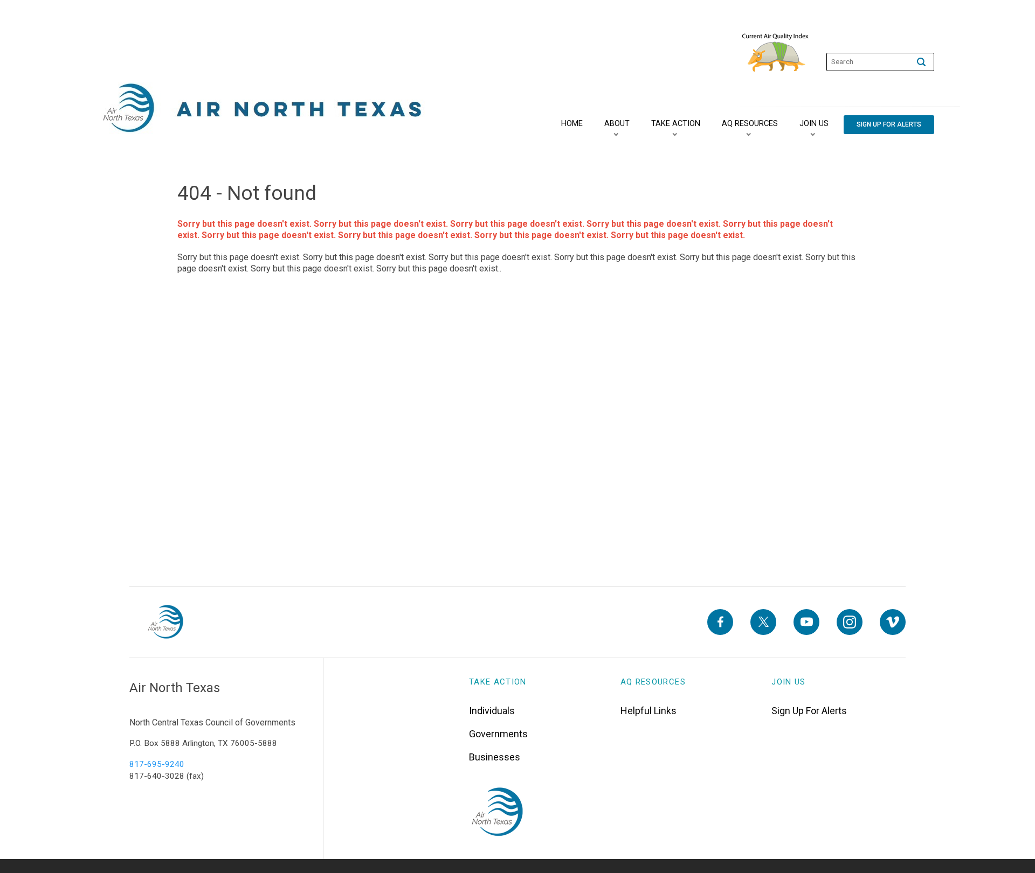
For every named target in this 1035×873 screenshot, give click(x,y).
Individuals (492, 710)
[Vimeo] (893, 622)
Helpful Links (648, 710)
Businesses (494, 757)
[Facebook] (720, 622)
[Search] (921, 62)
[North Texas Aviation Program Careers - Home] (165, 622)
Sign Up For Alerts (809, 710)
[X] (763, 622)
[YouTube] (806, 622)
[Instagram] (849, 622)
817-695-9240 (156, 764)
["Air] (263, 108)
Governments (498, 733)
